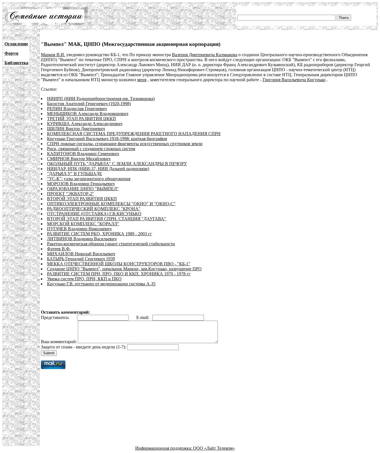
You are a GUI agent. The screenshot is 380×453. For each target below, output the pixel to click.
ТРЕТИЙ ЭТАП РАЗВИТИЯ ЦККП (81, 118)
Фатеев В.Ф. (59, 248)
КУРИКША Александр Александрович (84, 123)
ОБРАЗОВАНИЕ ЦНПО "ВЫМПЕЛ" (83, 188)
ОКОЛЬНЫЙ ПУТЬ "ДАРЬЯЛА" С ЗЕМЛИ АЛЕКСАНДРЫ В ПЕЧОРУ (117, 163)
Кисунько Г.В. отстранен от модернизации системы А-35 (101, 283)
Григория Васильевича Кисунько (294, 79)
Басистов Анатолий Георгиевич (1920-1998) (89, 103)
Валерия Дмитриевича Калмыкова (204, 54)
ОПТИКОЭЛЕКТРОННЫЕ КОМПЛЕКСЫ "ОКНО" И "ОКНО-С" (111, 203)
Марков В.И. (53, 54)
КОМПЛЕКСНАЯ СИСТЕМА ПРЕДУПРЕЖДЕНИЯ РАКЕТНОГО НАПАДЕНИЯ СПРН (134, 133)
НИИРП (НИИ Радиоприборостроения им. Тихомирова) (101, 98)
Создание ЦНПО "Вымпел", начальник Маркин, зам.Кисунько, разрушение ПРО (124, 268)
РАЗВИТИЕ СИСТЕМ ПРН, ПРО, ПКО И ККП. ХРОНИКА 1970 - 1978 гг (119, 273)
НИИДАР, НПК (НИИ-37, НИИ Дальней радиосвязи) (98, 168)
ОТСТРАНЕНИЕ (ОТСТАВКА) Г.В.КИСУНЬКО (94, 213)
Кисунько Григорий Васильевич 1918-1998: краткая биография (107, 138)
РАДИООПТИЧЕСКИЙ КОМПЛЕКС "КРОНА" (93, 208)
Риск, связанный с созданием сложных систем (91, 148)
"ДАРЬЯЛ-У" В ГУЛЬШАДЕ (74, 173)
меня (141, 79)
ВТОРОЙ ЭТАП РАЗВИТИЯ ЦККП (82, 198)
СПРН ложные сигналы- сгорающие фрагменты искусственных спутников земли (125, 143)
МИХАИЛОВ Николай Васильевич (81, 253)
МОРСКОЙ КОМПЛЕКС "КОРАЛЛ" (83, 223)
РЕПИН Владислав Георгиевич (77, 108)
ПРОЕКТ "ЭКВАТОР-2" (70, 193)
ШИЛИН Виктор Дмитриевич (76, 128)
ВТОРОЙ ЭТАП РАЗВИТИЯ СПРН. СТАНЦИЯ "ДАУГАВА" (106, 218)
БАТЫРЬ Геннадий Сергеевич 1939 (81, 258)
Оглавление (16, 43)
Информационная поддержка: (164, 448)
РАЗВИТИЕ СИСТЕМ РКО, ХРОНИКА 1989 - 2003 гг (99, 233)
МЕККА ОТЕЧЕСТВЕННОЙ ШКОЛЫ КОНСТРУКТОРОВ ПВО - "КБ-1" (118, 263)
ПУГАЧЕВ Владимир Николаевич (79, 228)
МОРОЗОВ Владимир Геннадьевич (81, 183)
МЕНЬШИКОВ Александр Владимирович (87, 113)
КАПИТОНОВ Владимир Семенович (83, 153)
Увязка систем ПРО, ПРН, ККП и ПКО (84, 278)
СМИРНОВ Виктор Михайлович (78, 158)
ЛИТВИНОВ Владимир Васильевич (82, 238)
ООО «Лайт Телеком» (214, 448)
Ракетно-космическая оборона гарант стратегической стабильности (111, 243)
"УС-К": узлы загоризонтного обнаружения (88, 178)
